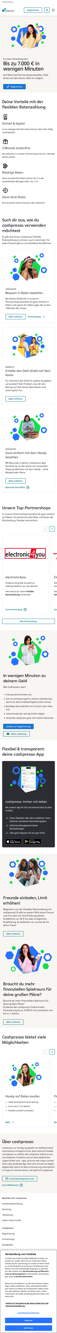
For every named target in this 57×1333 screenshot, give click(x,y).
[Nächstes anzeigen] (52, 529)
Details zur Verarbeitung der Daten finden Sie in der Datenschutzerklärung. (27, 1304)
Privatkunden (7, 2)
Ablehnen (28, 1320)
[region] (28, 1291)
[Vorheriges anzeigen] (46, 529)
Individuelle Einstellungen (28, 1313)
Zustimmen (28, 1328)
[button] (53, 10)
